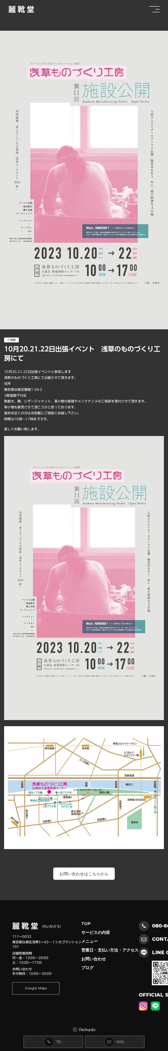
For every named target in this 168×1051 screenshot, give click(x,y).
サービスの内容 (95, 932)
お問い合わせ (93, 958)
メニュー (89, 941)
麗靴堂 (22, 9)
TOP (86, 923)
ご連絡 (11, 339)
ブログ (87, 967)
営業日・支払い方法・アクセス (110, 950)
